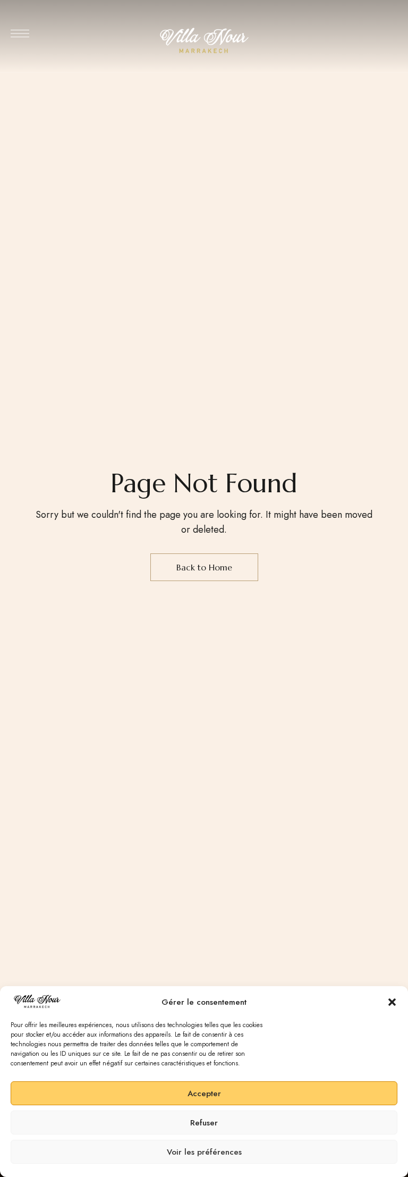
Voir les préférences (204, 1152)
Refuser (204, 1123)
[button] (392, 1002)
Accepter (204, 1093)
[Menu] (20, 33)
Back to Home (204, 567)
